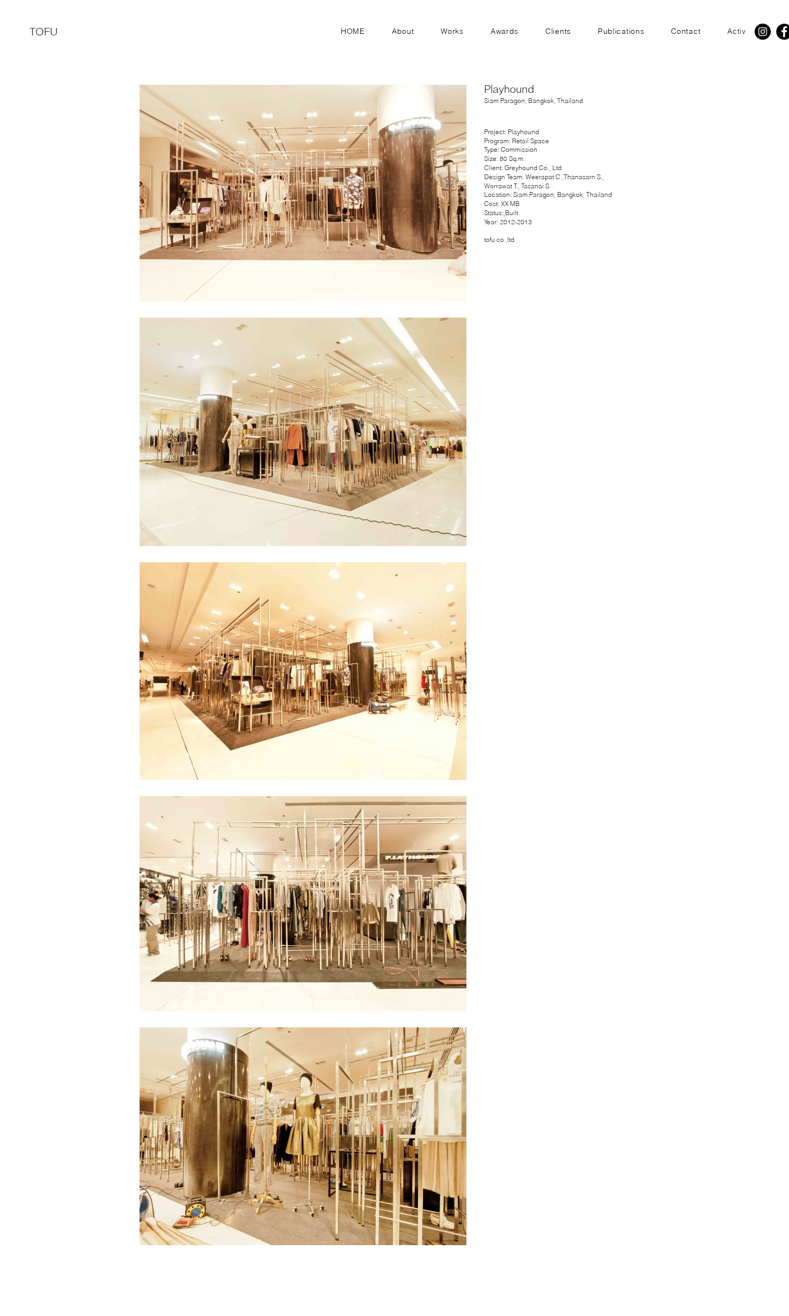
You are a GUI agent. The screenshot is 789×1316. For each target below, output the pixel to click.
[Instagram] (763, 32)
